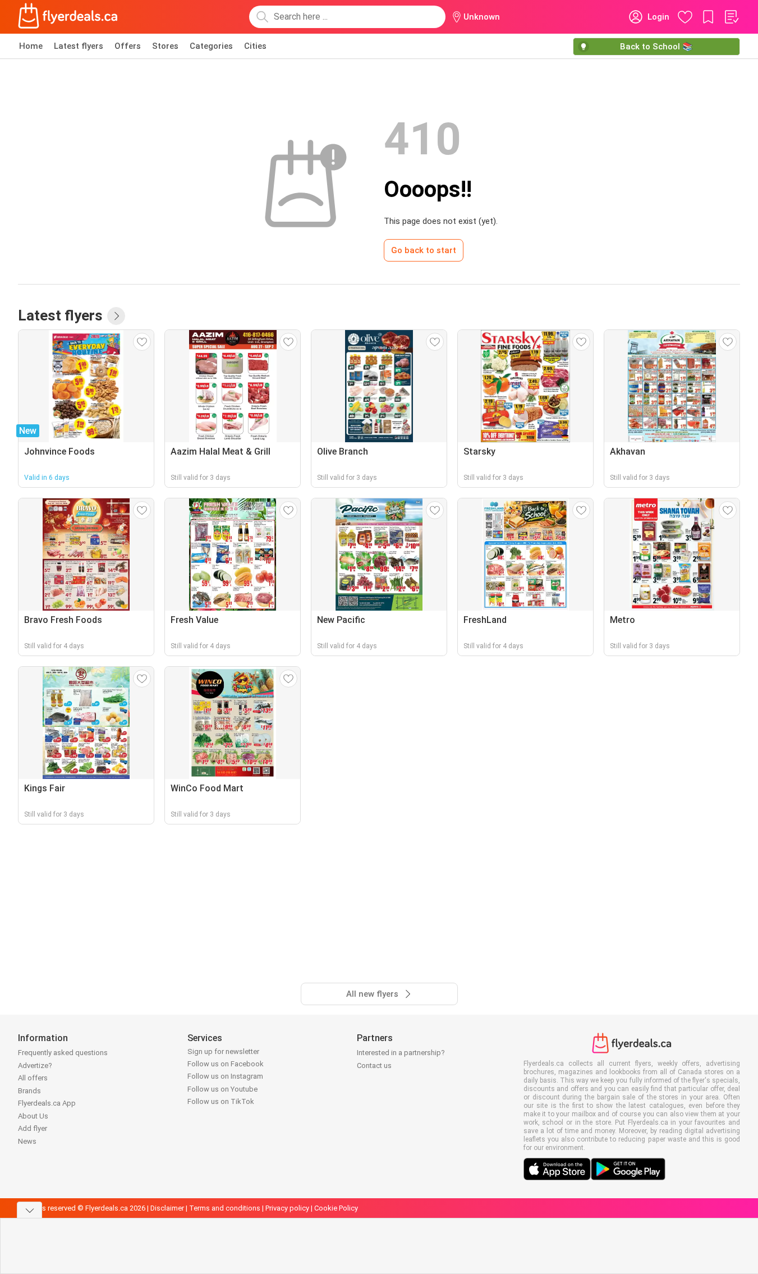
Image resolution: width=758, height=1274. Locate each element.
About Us (33, 1116)
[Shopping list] (731, 17)
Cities (255, 46)
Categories (211, 46)
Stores (165, 46)
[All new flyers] (116, 316)
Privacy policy (287, 1208)
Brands (29, 1091)
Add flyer (32, 1128)
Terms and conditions (224, 1208)
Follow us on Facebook (225, 1064)
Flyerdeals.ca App (47, 1103)
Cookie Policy (336, 1208)
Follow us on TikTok (220, 1101)
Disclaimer (167, 1208)
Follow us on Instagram (225, 1076)
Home (31, 46)
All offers (33, 1078)
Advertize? (35, 1065)
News (27, 1141)
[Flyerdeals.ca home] (68, 17)
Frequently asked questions (63, 1052)
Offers (127, 46)
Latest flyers (78, 46)
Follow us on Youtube (222, 1089)
